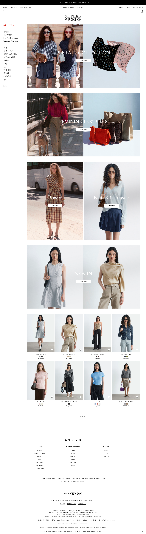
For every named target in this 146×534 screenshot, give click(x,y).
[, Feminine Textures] (83, 124)
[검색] (4, 11)
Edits (5, 86)
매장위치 (5, 7)
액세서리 (7, 70)
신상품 (6, 32)
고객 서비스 (14, 7)
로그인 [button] (128, 7)
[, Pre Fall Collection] (83, 56)
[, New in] (83, 277)
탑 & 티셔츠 (8, 51)
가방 (5, 63)
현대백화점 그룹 (82, 503)
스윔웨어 (7, 76)
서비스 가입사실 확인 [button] (101, 527)
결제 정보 (73, 465)
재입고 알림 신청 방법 (25, 7)
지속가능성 (39, 456)
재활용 (39, 459)
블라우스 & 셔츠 (10, 54)
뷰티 (5, 79)
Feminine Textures (10, 41)
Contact (106, 447)
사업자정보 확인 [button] (71, 512)
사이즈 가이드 (73, 453)
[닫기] (142, 2)
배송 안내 (73, 459)
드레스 (6, 60)
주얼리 (6, 73)
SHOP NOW (83, 60)
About (39, 447)
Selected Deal (8, 25)
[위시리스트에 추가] (52, 349)
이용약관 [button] (62, 503)
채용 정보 (106, 456)
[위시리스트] (139, 11)
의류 (5, 47)
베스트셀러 (8, 35)
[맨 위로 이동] (142, 526)
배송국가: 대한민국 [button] (138, 7)
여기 (92, 531)
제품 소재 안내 (40, 462)
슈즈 (5, 67)
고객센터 (106, 453)
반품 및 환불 (73, 462)
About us (39, 450)
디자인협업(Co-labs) (39, 453)
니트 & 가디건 (9, 57)
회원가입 (121, 7)
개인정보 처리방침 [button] (71, 503)
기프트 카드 (73, 456)
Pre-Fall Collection (10, 38)
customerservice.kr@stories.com (61, 516)
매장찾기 (106, 450)
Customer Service (73, 447)
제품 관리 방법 (40, 465)
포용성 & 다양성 (40, 468)
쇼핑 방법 (73, 450)
